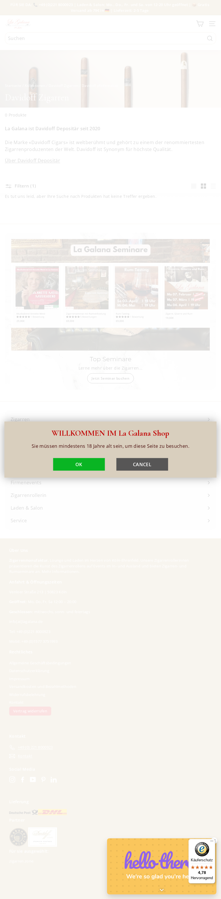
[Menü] (211, 842)
